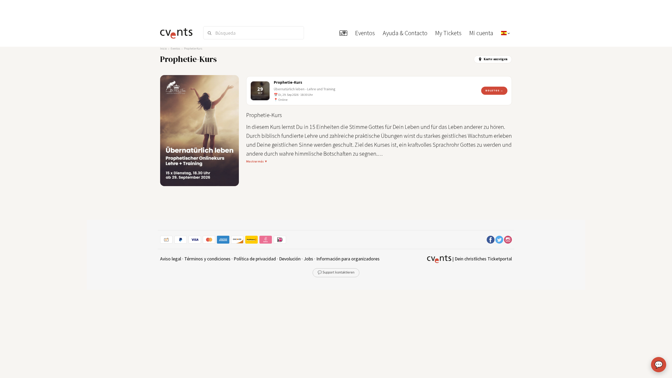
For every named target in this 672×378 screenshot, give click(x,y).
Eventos (175, 48)
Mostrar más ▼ (256, 161)
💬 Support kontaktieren (336, 272)
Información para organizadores (348, 259)
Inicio (163, 48)
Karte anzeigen (495, 59)
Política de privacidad (255, 259)
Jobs (308, 259)
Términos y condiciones (207, 259)
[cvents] (178, 32)
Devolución (290, 259)
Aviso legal (170, 259)
